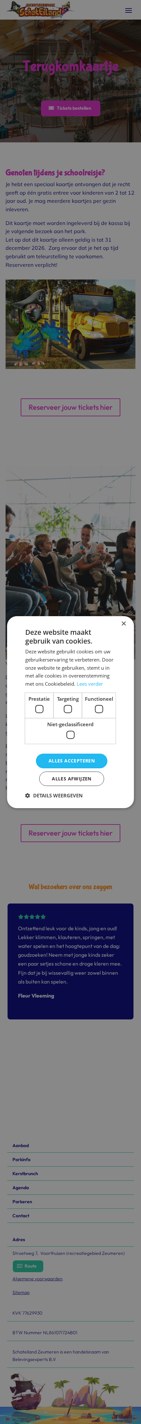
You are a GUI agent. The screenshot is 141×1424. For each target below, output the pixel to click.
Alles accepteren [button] (72, 761)
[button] (54, 795)
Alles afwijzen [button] (71, 779)
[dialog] (70, 712)
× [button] (123, 623)
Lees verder (90, 683)
